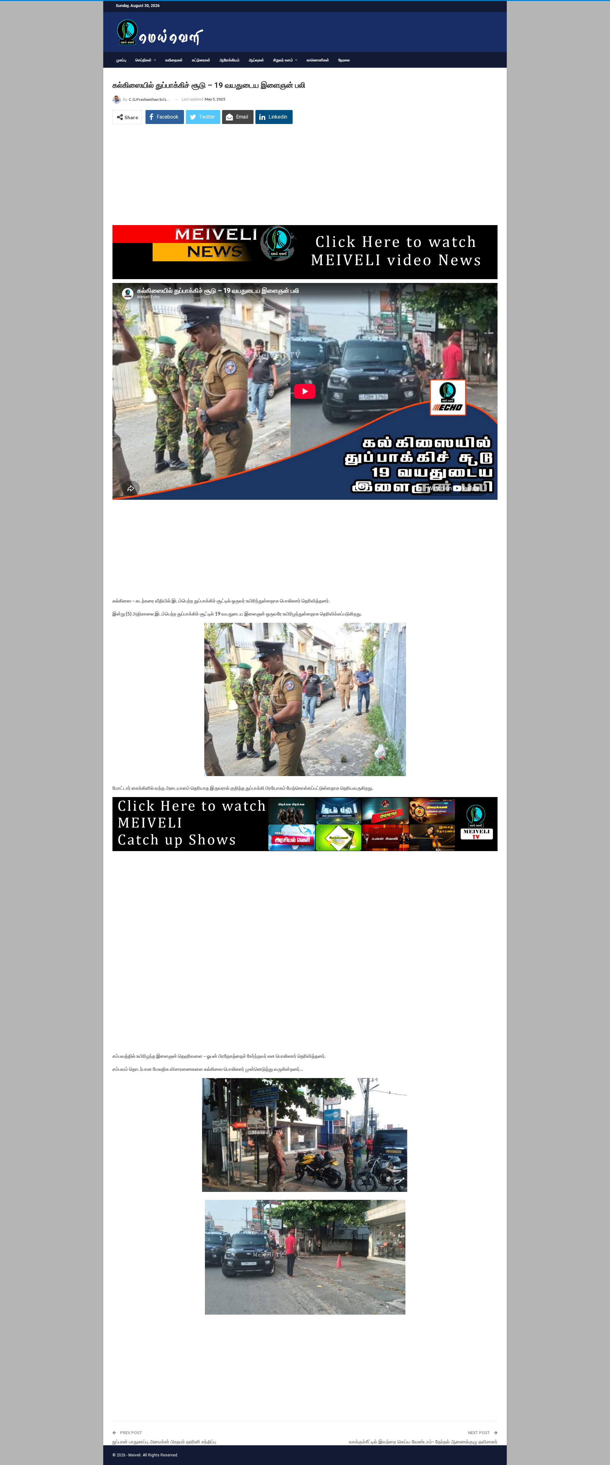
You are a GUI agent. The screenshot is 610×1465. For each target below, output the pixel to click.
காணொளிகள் (318, 60)
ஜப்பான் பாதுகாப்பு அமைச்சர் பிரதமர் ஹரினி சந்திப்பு (164, 1442)
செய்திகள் (143, 60)
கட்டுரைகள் (201, 60)
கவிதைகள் (174, 60)
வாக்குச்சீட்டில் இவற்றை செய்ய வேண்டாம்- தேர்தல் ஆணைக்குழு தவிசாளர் (423, 1442)
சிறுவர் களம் (283, 60)
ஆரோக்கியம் (230, 60)
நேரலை (344, 60)
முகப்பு (121, 60)
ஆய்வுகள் (256, 60)
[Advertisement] (305, 178)
